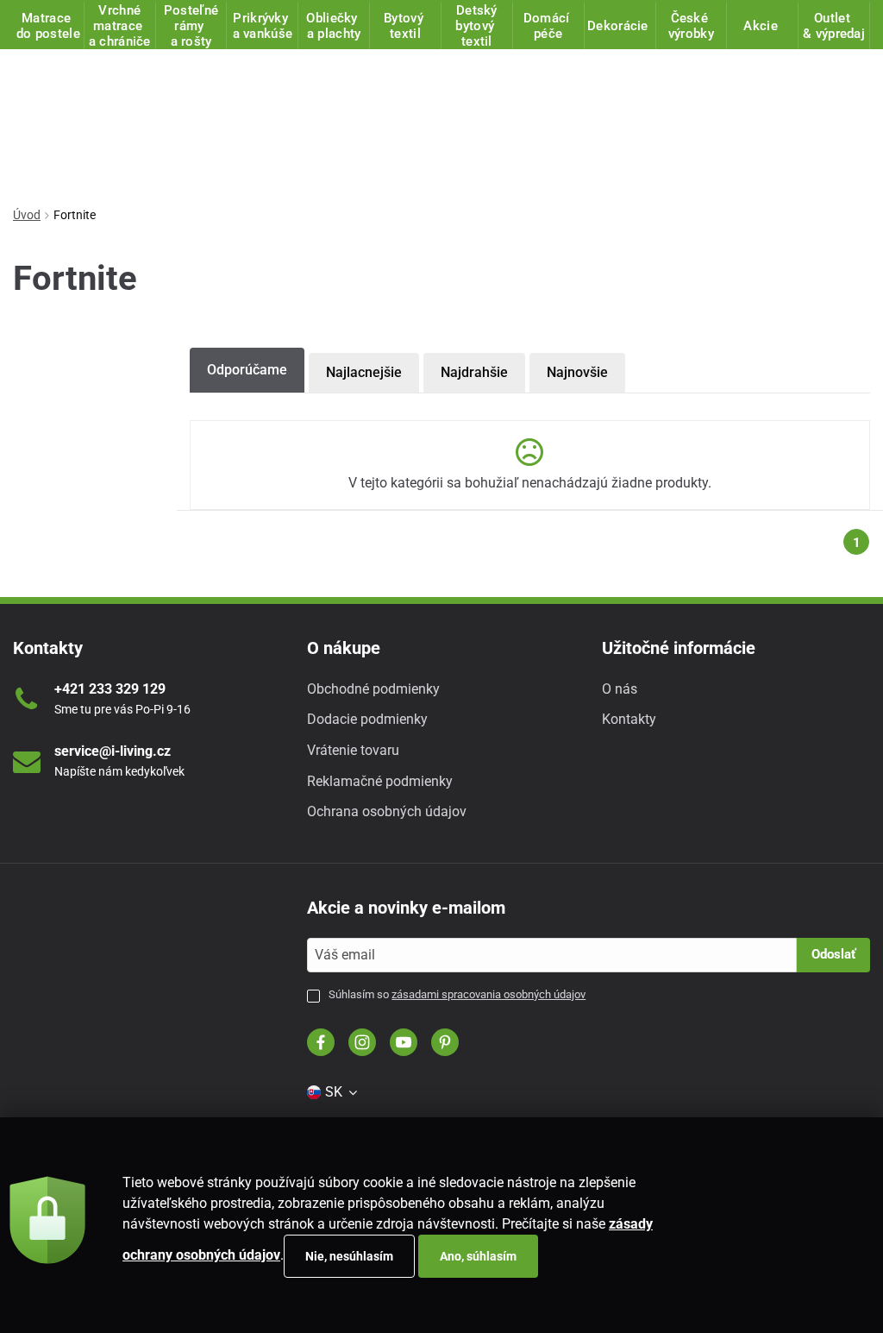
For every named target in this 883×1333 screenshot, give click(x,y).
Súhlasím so (457, 994)
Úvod (27, 215)
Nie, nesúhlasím (349, 1256)
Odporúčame (247, 370)
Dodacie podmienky (367, 719)
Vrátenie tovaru (353, 750)
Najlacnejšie (364, 372)
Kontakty (629, 719)
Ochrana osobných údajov (387, 811)
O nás (619, 689)
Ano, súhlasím (478, 1256)
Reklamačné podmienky (380, 781)
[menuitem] (333, 1092)
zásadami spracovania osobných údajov (488, 994)
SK (333, 1092)
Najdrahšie (474, 372)
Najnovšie (577, 372)
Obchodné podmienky (373, 689)
